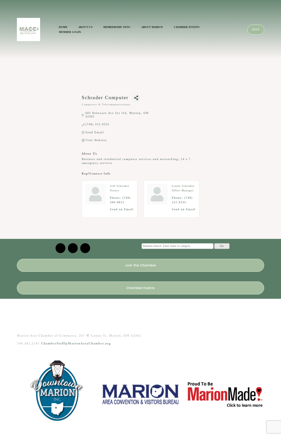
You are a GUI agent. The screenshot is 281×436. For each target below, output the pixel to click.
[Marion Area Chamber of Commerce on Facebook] (85, 248)
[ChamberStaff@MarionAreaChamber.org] (60, 248)
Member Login (70, 32)
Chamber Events (186, 27)
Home (63, 27)
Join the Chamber (140, 265)
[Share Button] (136, 97)
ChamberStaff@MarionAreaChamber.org (76, 343)
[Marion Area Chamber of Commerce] (73, 248)
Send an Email (122, 209)
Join (256, 29)
